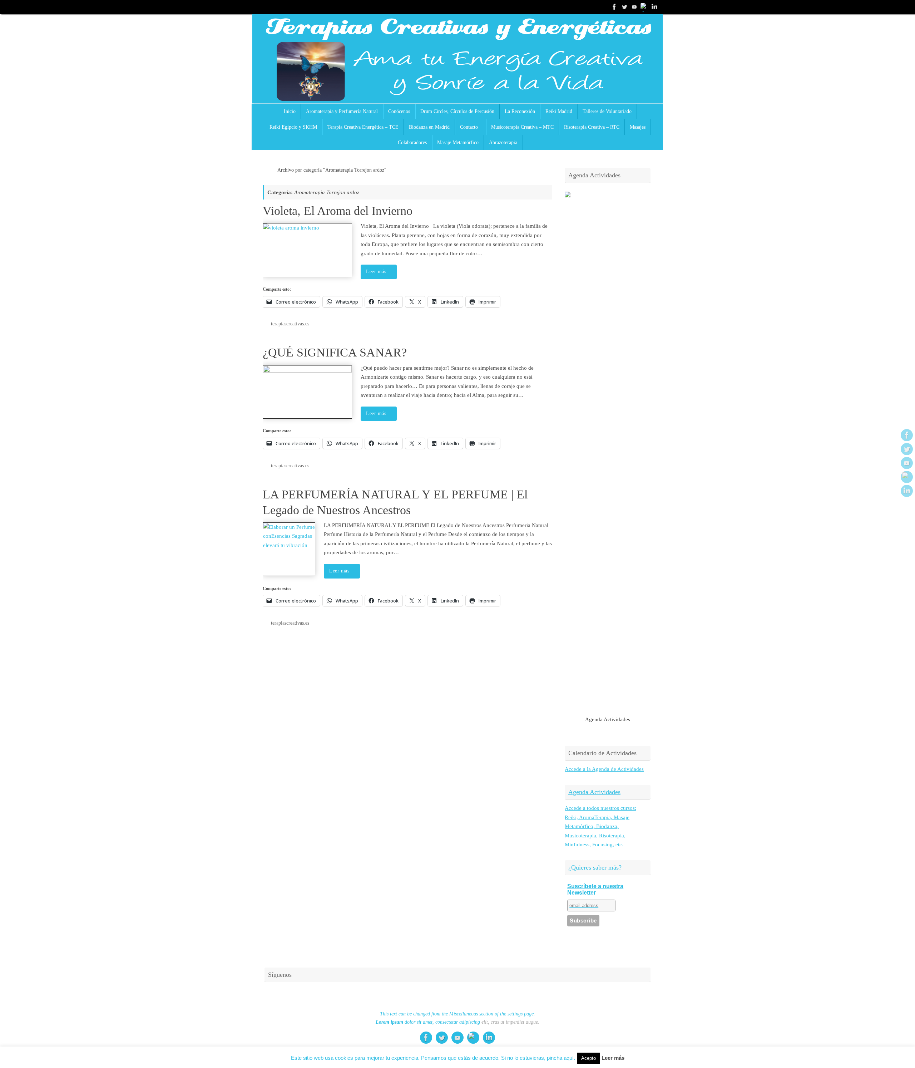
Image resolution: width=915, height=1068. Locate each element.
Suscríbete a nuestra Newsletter (595, 889)
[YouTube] (634, 7)
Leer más (376, 271)
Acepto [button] (588, 1058)
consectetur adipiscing (457, 1022)
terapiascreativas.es (290, 323)
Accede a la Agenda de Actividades (604, 769)
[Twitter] (624, 7)
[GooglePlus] (644, 7)
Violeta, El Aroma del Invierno (337, 210)
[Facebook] (614, 7)
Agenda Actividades (594, 792)
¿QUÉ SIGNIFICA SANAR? (335, 352)
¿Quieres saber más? (595, 867)
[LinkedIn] (654, 7)
